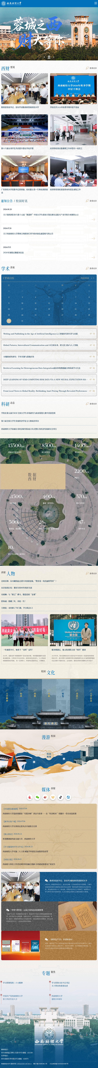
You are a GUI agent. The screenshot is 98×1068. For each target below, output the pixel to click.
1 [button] (44, 57)
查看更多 (93, 68)
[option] (49, 31)
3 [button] (53, 57)
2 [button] (49, 57)
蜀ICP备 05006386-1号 (40, 1064)
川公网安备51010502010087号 (59, 1064)
